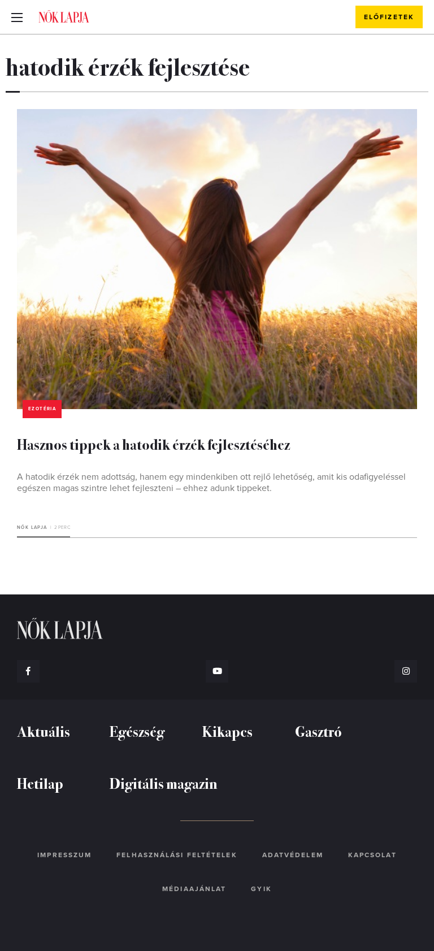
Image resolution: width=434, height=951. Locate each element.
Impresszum (64, 855)
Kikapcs (227, 730)
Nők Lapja (63, 16)
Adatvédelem (292, 855)
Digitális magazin (164, 782)
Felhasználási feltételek (176, 855)
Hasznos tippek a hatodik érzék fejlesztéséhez (153, 443)
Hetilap (40, 782)
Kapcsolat (372, 855)
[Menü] (17, 17)
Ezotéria (42, 408)
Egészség (137, 730)
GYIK (261, 889)
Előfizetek (389, 17)
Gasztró (318, 730)
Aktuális (43, 730)
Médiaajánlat (194, 889)
